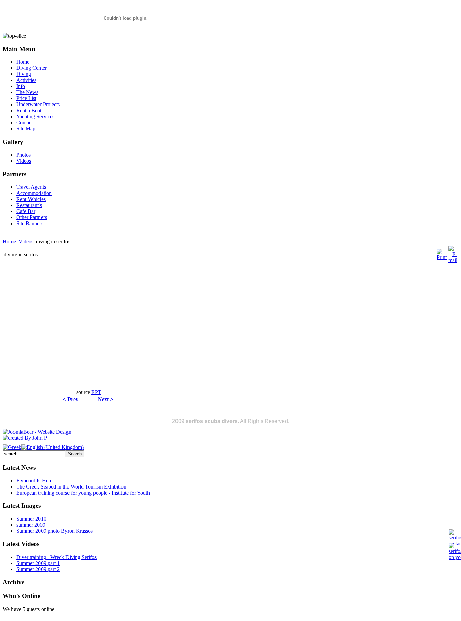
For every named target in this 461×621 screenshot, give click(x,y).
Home (9, 241)
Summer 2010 (31, 519)
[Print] (442, 257)
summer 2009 (30, 525)
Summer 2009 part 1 (38, 563)
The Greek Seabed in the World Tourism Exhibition (71, 487)
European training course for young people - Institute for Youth (83, 493)
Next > (105, 399)
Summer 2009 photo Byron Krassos (54, 531)
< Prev (70, 399)
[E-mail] (452, 260)
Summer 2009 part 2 (38, 569)
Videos (26, 241)
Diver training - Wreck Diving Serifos (56, 557)
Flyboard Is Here (34, 480)
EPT (96, 392)
